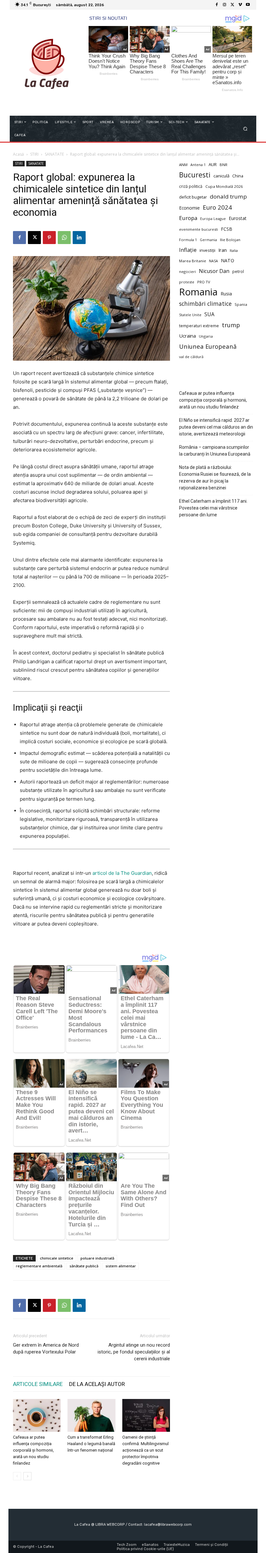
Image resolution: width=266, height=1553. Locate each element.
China (237, 176)
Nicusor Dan (214, 271)
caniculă (221, 176)
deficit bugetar (193, 197)
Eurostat (238, 218)
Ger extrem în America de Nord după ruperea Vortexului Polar (46, 1348)
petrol (238, 271)
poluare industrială (97, 1258)
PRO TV (203, 281)
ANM (183, 164)
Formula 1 (188, 239)
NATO (227, 260)
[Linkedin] (79, 237)
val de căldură (191, 356)
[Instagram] (224, 5)
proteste (186, 281)
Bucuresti (195, 175)
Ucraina (187, 335)
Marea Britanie (192, 260)
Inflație (188, 250)
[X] (232, 5)
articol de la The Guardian (122, 873)
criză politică (190, 186)
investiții (207, 250)
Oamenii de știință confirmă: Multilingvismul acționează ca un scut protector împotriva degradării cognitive (145, 1450)
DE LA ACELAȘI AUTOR (97, 1384)
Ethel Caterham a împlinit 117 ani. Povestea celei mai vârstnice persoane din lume (213, 507)
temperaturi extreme (199, 326)
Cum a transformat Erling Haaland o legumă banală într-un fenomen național (91, 1444)
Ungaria (206, 336)
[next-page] (27, 1476)
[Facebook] (217, 5)
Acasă (18, 154)
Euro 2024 (217, 207)
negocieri (187, 271)
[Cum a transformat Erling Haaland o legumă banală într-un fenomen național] (91, 1415)
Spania (241, 304)
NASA (213, 261)
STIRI (34, 154)
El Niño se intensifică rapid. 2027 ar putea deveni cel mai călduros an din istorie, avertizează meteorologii (216, 427)
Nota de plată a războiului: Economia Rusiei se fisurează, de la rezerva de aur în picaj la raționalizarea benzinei (215, 477)
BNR (223, 164)
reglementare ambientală (39, 1265)
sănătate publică (83, 1265)
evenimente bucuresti (198, 229)
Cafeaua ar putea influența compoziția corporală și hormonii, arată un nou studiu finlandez (33, 1450)
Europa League (213, 218)
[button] (245, 128)
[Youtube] (248, 5)
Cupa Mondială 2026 (224, 186)
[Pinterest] (49, 237)
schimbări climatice (205, 303)
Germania (208, 240)
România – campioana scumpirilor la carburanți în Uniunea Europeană (214, 451)
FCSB (226, 229)
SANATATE (54, 154)
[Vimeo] (240, 5)
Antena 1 (198, 164)
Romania (198, 292)
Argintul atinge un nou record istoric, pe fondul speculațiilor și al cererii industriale (134, 1352)
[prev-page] (17, 1476)
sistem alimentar (120, 1265)
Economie (189, 208)
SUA (209, 314)
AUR (213, 164)
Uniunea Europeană (207, 346)
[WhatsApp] (64, 237)
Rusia (226, 294)
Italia (234, 250)
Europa (188, 217)
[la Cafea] (46, 62)
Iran (222, 250)
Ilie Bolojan (230, 239)
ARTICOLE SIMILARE (38, 1384)
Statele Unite (190, 315)
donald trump (228, 196)
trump (231, 325)
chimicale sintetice (56, 1258)
